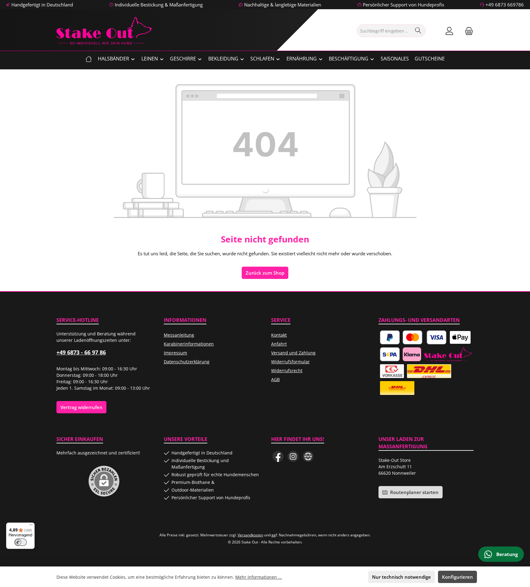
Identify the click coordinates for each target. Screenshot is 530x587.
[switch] (20, 542)
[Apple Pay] (460, 337)
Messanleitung (179, 335)
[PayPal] (390, 337)
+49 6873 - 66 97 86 (81, 352)
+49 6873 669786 (505, 5)
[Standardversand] (397, 388)
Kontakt (279, 335)
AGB (275, 379)
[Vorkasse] (392, 371)
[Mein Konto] (449, 31)
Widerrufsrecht (286, 370)
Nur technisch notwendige (401, 577)
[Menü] (31, 526)
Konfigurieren (457, 577)
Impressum (175, 353)
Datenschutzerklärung (186, 362)
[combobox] (384, 31)
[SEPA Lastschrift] (390, 354)
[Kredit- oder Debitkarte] (425, 337)
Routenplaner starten (414, 492)
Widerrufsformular (290, 362)
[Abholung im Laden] (447, 354)
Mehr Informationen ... (258, 577)
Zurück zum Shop (265, 273)
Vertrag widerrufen (81, 407)
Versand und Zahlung (293, 353)
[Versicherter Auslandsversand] (429, 371)
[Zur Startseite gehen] (104, 30)
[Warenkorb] (467, 31)
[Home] (89, 58)
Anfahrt (279, 344)
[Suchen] (418, 31)
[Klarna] (412, 354)
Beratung (506, 554)
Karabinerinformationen (189, 344)
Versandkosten (250, 535)
